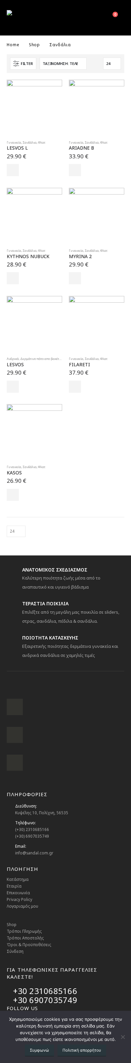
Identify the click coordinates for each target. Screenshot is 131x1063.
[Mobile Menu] (79, 17)
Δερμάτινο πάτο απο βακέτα (40, 359)
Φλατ (41, 142)
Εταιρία (14, 886)
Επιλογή (13, 170)
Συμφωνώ (39, 1050)
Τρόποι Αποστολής (25, 937)
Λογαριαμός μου (22, 906)
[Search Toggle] (95, 17)
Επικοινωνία (18, 892)
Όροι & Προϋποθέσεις (29, 944)
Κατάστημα (18, 879)
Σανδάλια (30, 142)
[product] (34, 107)
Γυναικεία (14, 142)
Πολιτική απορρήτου (81, 1050)
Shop (11, 924)
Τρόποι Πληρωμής (24, 931)
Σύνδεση (15, 951)
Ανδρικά (13, 359)
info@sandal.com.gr (34, 852)
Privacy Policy (19, 899)
